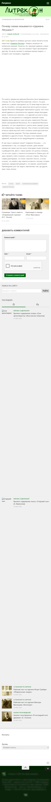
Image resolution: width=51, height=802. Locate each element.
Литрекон (6, 3)
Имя (6, 254)
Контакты (5, 735)
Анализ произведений (22, 712)
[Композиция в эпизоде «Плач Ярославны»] (37, 203)
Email (28, 254)
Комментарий (9, 237)
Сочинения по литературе (13, 19)
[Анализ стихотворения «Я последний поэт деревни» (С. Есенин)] (7, 716)
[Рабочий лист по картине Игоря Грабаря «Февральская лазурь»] (7, 691)
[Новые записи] (14, 304)
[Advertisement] (25, 76)
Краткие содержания (21, 310)
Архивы (5, 744)
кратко (18, 183)
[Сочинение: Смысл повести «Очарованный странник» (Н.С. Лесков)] (13, 203)
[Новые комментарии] (37, 304)
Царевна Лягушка (17, 43)
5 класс (11, 183)
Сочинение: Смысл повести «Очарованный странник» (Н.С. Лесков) (12, 214)
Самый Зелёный (13, 34)
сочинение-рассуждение (30, 183)
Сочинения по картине (22, 687)
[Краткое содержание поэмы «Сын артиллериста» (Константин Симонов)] (7, 402)
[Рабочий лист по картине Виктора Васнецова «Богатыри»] (7, 704)
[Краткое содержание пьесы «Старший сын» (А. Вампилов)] (7, 590)
